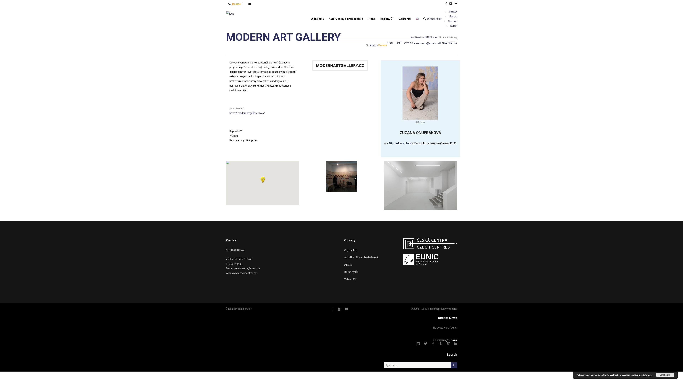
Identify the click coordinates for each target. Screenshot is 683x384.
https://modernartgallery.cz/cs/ (247, 113)
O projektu (350, 250)
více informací (645, 375)
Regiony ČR (351, 272)
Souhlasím (665, 374)
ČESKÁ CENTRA (448, 43)
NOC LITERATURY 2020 (400, 43)
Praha (348, 264)
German (452, 21)
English (453, 11)
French (453, 16)
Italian (453, 25)
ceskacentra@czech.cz (426, 43)
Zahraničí (350, 279)
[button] (262, 180)
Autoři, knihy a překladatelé (361, 257)
